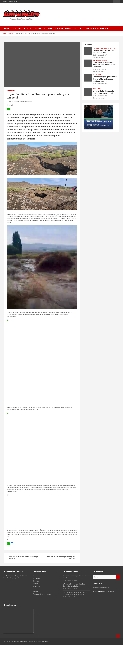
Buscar (118, 577)
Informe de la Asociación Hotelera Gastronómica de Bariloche (104, 64)
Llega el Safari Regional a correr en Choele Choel (103, 92)
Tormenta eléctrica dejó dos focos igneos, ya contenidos (23, 558)
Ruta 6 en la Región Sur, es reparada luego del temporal (60, 558)
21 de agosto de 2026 (99, 96)
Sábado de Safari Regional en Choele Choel (104, 51)
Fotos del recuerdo (63, 29)
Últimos (88, 45)
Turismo (37, 29)
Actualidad (16, 29)
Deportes (27, 29)
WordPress (45, 641)
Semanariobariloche (26, 101)
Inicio (6, 29)
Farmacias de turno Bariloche (96, 29)
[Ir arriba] (118, 636)
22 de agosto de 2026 (99, 55)
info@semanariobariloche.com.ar (103, 591)
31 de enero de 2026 (13, 101)
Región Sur (48, 29)
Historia (77, 29)
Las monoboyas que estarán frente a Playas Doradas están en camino (105, 79)
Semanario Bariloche (20, 641)
